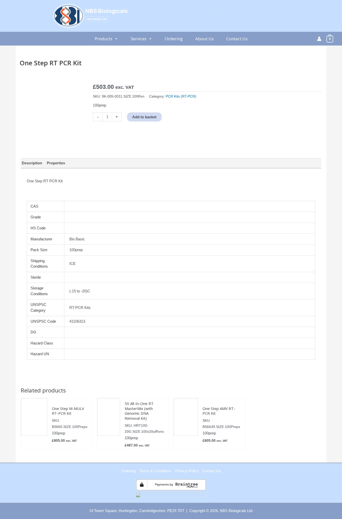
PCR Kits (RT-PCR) (181, 96)
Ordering (174, 39)
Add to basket (144, 117)
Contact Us (237, 39)
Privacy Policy (187, 471)
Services (138, 39)
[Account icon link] (319, 39)
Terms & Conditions (155, 471)
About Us (204, 39)
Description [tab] (32, 163)
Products (103, 39)
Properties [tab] (56, 163)
